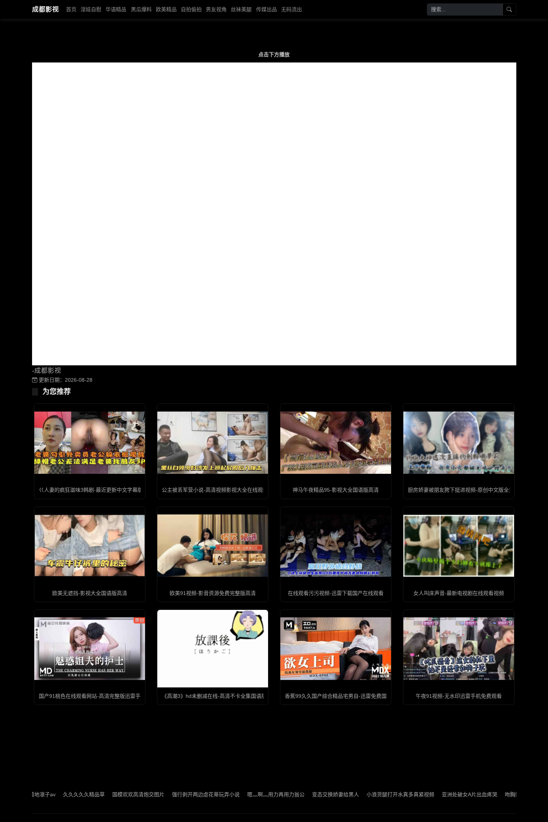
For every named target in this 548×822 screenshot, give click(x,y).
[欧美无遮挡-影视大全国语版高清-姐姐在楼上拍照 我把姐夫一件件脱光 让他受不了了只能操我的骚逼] (89, 545)
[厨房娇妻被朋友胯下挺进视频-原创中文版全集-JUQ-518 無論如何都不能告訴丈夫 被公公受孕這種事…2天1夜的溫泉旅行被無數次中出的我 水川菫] (458, 443)
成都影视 (45, 9)
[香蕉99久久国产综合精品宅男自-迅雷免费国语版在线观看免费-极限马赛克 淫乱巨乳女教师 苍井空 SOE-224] (335, 648)
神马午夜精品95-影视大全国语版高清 (336, 490)
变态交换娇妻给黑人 (310, 794)
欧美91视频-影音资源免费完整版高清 (213, 593)
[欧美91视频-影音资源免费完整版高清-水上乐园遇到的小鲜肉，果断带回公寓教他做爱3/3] (212, 545)
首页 (71, 9)
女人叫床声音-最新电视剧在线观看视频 (458, 593)
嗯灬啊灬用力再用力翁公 (251, 794)
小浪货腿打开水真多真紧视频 (375, 794)
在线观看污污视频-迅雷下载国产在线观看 (336, 593)
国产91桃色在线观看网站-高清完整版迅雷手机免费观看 (103, 696)
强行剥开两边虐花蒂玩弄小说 (181, 794)
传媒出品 (266, 9)
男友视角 (216, 9)
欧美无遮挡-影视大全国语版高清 (89, 593)
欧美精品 (166, 9)
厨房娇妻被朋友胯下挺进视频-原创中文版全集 (461, 490)
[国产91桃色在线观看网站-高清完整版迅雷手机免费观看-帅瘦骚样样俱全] (89, 648)
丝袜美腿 (241, 9)
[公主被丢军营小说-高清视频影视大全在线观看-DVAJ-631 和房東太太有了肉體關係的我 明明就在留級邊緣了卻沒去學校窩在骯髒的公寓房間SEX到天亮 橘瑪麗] (212, 443)
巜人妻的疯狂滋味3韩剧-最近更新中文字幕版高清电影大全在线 (112, 490)
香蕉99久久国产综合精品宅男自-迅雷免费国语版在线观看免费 (356, 696)
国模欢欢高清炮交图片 (113, 794)
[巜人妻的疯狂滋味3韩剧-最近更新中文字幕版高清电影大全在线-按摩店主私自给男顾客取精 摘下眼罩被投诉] (89, 443)
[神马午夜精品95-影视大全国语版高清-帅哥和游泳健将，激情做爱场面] (335, 443)
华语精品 (115, 9)
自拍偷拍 (191, 9)
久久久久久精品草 (59, 794)
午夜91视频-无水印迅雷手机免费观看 (459, 696)
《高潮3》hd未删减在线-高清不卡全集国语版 (214, 696)
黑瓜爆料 (141, 9)
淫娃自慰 (91, 9)
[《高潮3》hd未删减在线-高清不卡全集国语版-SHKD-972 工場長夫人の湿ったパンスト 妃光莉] (212, 648)
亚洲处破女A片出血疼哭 (444, 794)
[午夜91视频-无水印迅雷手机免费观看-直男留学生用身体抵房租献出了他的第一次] (458, 648)
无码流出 (291, 9)
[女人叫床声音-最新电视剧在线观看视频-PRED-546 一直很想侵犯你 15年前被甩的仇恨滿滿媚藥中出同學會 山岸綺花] (458, 546)
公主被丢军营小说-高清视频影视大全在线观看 (215, 490)
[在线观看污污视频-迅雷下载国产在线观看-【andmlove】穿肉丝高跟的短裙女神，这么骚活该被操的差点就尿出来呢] (335, 545)
